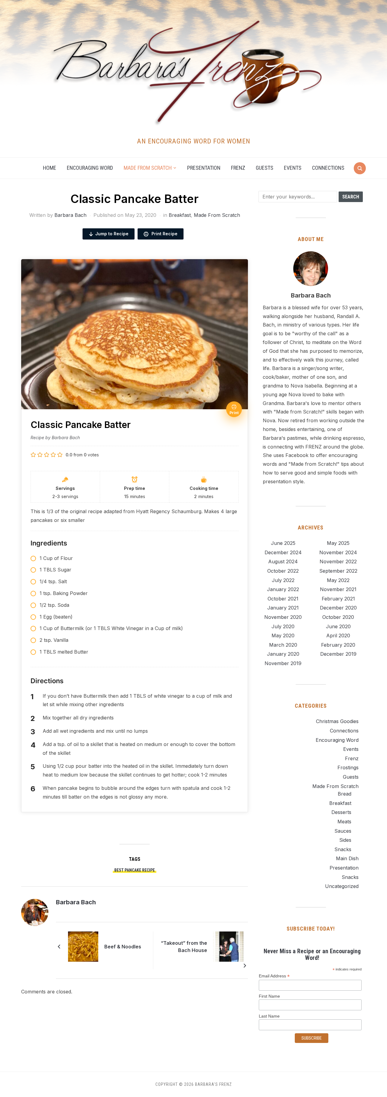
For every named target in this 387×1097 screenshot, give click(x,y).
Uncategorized (342, 886)
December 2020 (338, 608)
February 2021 (338, 599)
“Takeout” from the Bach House (184, 946)
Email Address (274, 976)
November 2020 (283, 617)
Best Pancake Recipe (134, 870)
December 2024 (283, 552)
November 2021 (338, 589)
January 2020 (283, 654)
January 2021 (283, 608)
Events (292, 168)
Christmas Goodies (337, 721)
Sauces (342, 831)
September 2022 (338, 571)
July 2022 (283, 580)
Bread (344, 794)
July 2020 (283, 626)
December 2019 (338, 654)
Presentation (203, 168)
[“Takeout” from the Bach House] (228, 946)
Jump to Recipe (111, 233)
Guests (264, 168)
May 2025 (338, 543)
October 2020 (338, 617)
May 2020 (283, 635)
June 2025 (283, 543)
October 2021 (283, 599)
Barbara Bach (70, 215)
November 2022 (338, 561)
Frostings (348, 767)
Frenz (238, 168)
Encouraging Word (90, 168)
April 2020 (338, 635)
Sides (345, 840)
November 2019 (283, 663)
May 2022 (338, 580)
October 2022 (283, 571)
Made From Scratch (217, 215)
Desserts (341, 812)
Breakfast (180, 215)
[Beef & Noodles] (83, 946)
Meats (344, 822)
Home (49, 168)
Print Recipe (163, 233)
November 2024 (338, 552)
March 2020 (283, 645)
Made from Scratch (148, 168)
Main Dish (347, 858)
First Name (269, 996)
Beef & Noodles (122, 947)
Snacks (342, 849)
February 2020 (338, 645)
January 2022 (283, 589)
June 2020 (338, 626)
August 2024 (283, 561)
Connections (328, 168)
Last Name (269, 1016)
